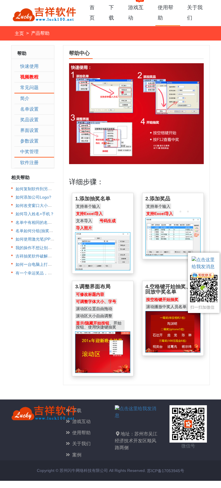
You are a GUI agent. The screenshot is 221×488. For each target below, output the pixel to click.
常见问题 (29, 87)
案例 (75, 454)
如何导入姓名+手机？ (35, 214)
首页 (92, 13)
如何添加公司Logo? (33, 197)
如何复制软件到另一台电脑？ (42, 189)
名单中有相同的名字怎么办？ (42, 222)
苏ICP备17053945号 (165, 470)
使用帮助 (165, 13)
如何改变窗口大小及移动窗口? (43, 205)
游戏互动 (136, 13)
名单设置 (29, 109)
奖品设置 (29, 119)
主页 (19, 33)
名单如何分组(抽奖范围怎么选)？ (45, 230)
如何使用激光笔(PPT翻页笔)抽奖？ (47, 239)
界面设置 (29, 130)
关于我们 (195, 13)
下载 (111, 13)
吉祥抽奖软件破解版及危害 (40, 256)
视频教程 (29, 76)
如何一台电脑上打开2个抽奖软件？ (47, 264)
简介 (24, 98)
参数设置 (29, 141)
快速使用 (29, 66)
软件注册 (29, 162)
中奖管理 (29, 151)
